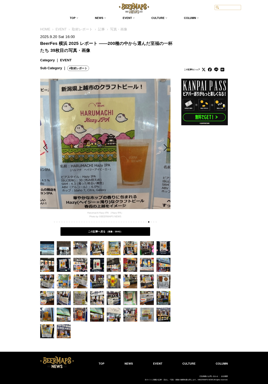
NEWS (99, 18)
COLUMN (190, 18)
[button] (59, 147)
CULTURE (158, 18)
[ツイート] (203, 69)
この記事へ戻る (104, 231)
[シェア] (210, 69)
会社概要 (224, 376)
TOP (73, 18)
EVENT (127, 18)
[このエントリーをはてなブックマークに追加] (222, 69)
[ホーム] (45, 29)
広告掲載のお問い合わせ (208, 376)
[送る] (216, 69)
